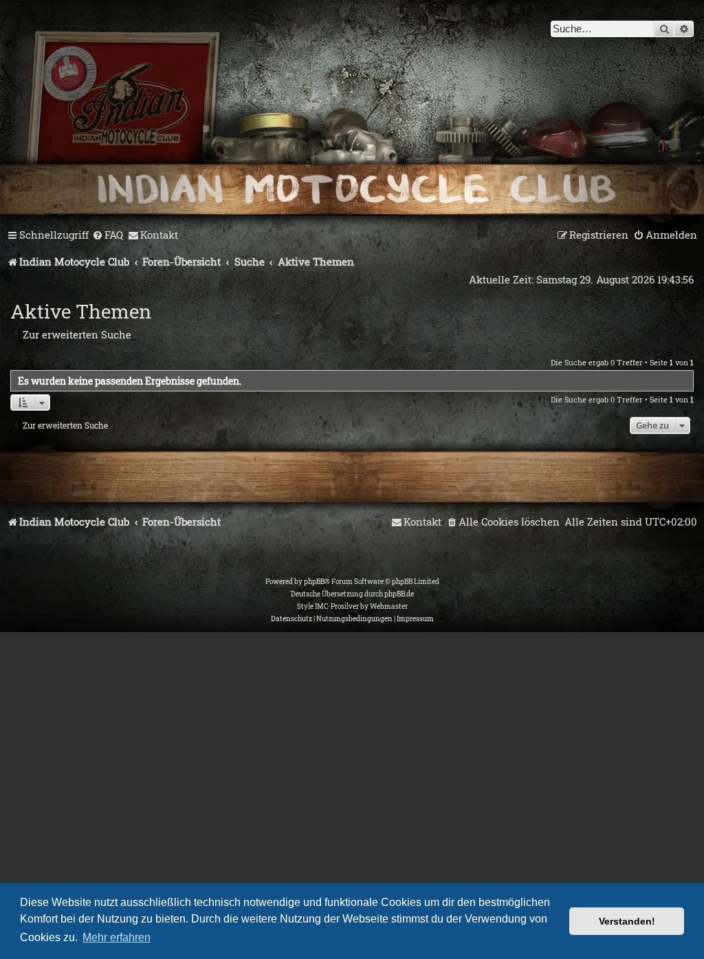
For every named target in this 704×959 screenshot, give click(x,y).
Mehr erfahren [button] (116, 937)
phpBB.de (399, 594)
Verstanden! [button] (627, 921)
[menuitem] (107, 235)
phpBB (314, 581)
